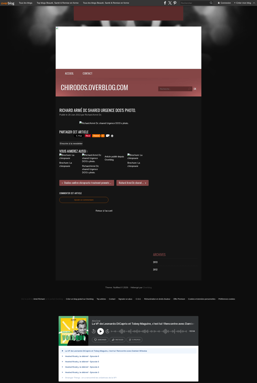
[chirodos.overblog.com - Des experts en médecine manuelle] (128, 68)
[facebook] (165, 3)
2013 (155, 262)
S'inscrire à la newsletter (71, 143)
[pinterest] (175, 3)
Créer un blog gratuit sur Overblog (80, 299)
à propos (136, 340)
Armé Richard (39, 299)
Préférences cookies (226, 299)
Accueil (69, 73)
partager (119, 340)
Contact (87, 73)
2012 (155, 269)
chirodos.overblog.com (94, 87)
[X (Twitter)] (170, 3)
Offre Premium (179, 299)
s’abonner (102, 340)
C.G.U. (138, 299)
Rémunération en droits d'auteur (157, 299)
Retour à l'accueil (104, 210)
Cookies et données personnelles (201, 299)
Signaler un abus (125, 299)
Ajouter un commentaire (84, 200)
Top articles (101, 299)
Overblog (147, 287)
